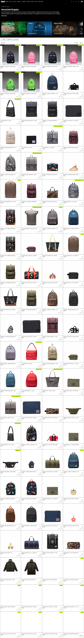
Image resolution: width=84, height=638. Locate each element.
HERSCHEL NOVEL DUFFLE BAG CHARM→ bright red (50, 444)
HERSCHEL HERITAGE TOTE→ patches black (8, 309)
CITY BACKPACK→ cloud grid (48, 147)
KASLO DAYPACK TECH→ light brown (71, 255)
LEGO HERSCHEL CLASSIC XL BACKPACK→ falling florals (8, 606)
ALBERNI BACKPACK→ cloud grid (70, 201)
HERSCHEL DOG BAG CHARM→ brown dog (50, 282)
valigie (16, 39)
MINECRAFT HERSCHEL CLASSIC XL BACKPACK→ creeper (8, 93)
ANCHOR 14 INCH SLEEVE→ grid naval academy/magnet (50, 525)
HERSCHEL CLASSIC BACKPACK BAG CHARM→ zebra (8, 336)
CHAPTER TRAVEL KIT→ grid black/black (71, 282)
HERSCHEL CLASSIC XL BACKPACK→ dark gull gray (50, 228)
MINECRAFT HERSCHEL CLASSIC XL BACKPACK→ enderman (50, 66)
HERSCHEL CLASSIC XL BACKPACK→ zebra (8, 174)
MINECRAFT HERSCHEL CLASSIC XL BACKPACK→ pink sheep (71, 66)
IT (71, 1)
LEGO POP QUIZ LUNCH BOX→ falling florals (50, 606)
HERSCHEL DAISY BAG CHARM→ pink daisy (71, 525)
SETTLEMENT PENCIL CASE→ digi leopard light (50, 417)
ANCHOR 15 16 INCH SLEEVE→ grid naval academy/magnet (29, 417)
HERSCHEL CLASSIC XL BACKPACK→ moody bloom (29, 444)
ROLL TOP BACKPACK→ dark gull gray (29, 228)
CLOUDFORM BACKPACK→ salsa (28, 390)
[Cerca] (73, 1)
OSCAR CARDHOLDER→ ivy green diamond (71, 390)
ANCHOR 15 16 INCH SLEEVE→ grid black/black (29, 336)
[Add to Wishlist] (19, 67)
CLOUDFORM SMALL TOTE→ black (7, 444)
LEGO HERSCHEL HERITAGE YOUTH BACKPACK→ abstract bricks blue (50, 633)
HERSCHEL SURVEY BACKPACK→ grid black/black (29, 120)
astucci (10, 39)
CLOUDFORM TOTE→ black (6, 120)
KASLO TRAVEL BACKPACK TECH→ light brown (8, 201)
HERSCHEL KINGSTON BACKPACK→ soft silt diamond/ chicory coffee (8, 525)
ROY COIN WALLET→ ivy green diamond (71, 444)
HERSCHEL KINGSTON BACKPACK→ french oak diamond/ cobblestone (8, 147)
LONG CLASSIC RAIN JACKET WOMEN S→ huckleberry (50, 579)
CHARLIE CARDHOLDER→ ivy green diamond (50, 498)
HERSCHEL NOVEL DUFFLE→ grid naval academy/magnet (29, 552)
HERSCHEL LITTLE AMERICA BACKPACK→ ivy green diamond (29, 309)
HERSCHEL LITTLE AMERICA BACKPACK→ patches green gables (8, 255)
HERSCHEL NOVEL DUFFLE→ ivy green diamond (50, 471)
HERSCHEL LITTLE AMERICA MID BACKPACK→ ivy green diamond (8, 282)
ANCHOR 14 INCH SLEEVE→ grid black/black (71, 120)
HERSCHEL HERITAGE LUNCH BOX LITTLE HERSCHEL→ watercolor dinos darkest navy (50, 174)
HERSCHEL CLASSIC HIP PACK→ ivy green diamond (71, 417)
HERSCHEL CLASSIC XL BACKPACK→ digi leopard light (50, 309)
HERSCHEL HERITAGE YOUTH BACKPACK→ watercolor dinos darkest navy (29, 498)
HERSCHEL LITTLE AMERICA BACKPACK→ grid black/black (50, 120)
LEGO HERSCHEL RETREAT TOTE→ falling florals (71, 606)
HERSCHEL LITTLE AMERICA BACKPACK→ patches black (8, 228)
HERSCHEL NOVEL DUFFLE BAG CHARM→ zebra (71, 336)
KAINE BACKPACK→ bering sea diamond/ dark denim (71, 228)
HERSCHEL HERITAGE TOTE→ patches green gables (50, 255)
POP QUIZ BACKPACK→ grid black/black (29, 525)
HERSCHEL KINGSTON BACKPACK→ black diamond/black (71, 309)
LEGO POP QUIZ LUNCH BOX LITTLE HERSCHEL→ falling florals (8, 633)
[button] (3, 43)
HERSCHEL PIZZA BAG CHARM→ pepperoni (71, 174)
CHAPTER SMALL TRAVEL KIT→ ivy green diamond (71, 363)
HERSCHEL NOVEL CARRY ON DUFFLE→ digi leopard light (50, 201)
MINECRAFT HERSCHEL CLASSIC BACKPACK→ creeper (29, 93)
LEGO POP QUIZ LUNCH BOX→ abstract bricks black (29, 606)
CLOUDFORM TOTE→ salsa (27, 363)
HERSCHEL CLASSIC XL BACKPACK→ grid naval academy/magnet (50, 93)
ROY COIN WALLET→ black (27, 147)
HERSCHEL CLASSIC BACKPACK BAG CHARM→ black (29, 471)
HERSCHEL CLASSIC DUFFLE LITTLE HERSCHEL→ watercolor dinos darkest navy (29, 282)
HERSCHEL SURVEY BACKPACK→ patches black (50, 552)
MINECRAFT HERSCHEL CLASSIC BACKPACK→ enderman (8, 66)
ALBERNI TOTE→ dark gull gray (49, 390)
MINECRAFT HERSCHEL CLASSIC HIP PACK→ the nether (8, 471)
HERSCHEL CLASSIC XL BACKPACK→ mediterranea (71, 471)
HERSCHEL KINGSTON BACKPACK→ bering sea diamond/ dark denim (8, 390)
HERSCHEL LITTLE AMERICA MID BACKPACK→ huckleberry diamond (29, 201)
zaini (4, 39)
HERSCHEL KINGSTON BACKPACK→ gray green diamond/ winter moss (50, 363)
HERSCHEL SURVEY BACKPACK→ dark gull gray (29, 174)
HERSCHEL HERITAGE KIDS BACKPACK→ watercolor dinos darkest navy (8, 498)
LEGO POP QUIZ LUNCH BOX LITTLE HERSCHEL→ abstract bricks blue (29, 633)
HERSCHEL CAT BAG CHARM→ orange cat (71, 498)
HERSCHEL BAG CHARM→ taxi (6, 552)
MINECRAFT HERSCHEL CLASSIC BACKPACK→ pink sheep (29, 66)
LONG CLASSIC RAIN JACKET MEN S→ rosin (29, 579)
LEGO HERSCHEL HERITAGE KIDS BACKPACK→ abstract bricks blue (71, 633)
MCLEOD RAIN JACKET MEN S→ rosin (8, 579)
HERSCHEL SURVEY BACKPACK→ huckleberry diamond (50, 336)
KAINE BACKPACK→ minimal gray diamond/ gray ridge (8, 363)
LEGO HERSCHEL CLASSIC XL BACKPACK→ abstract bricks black (71, 579)
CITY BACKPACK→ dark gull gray (7, 417)
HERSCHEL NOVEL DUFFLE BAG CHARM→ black (71, 93)
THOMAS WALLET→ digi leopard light (71, 552)
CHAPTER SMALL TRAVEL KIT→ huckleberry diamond (29, 255)
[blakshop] (3, 1)
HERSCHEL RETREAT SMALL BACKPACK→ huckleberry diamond (71, 147)
